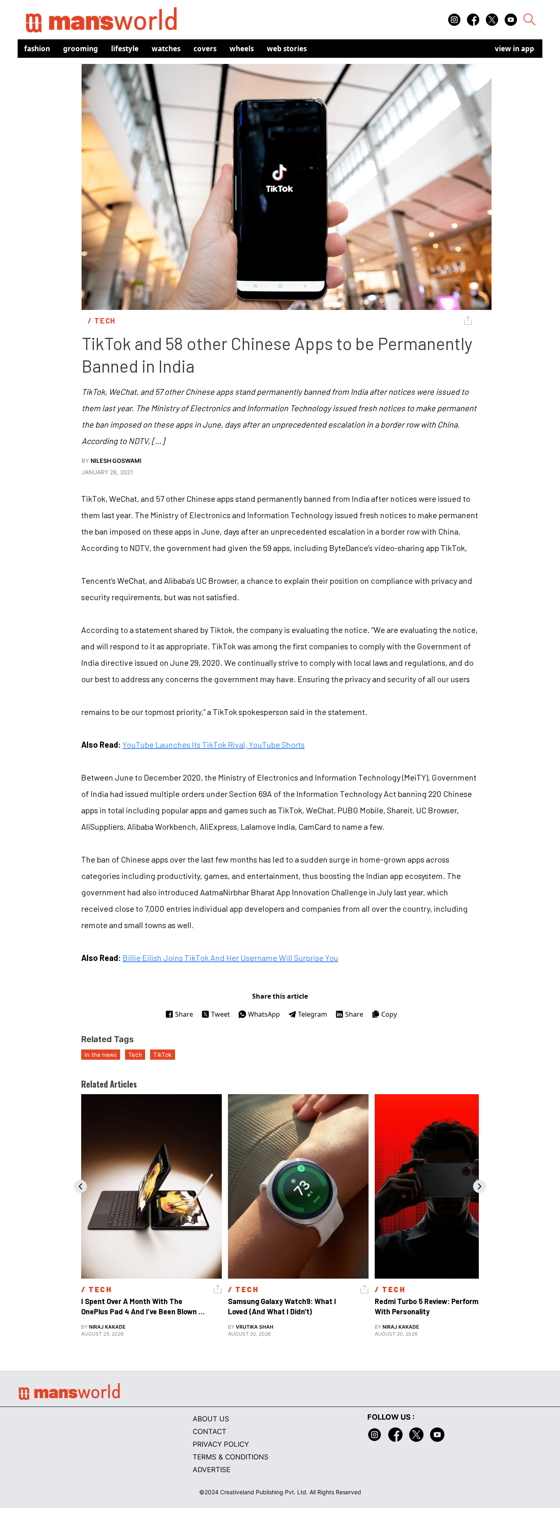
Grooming (80, 48)
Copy (389, 1014)
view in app (514, 48)
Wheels (242, 48)
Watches (166, 48)
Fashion (37, 48)
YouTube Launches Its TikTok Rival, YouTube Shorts (214, 744)
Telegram (312, 1014)
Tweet (220, 1014)
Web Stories (287, 48)
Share (184, 1014)
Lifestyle (125, 48)
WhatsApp (264, 1014)
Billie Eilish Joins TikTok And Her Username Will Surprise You (230, 958)
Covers (204, 48)
